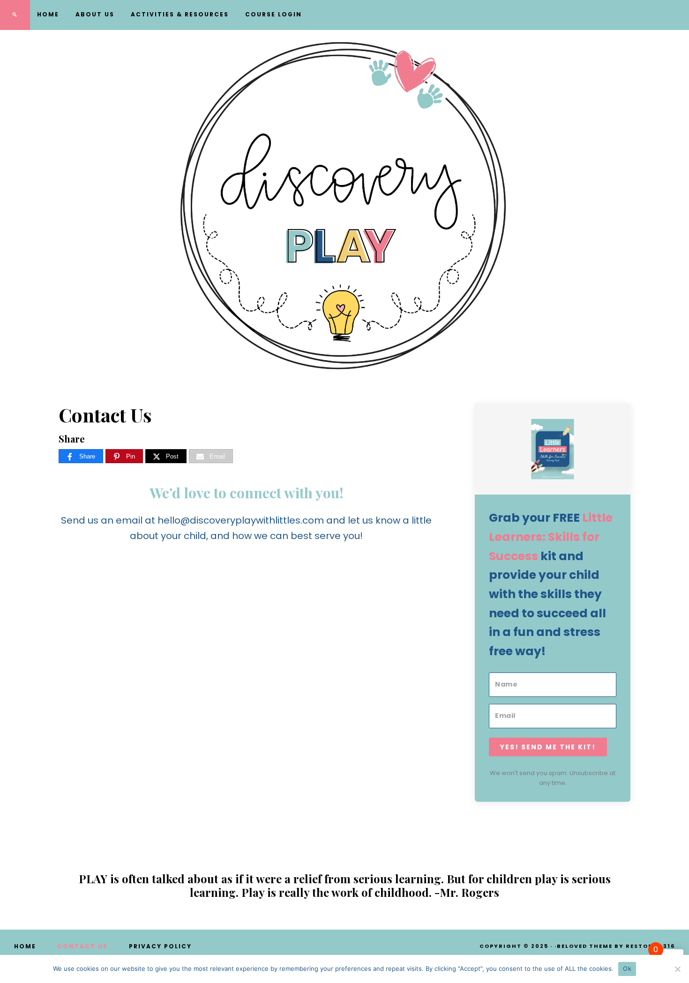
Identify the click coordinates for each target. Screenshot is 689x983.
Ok (627, 968)
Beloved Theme (585, 946)
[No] (677, 969)
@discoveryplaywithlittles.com (252, 520)
